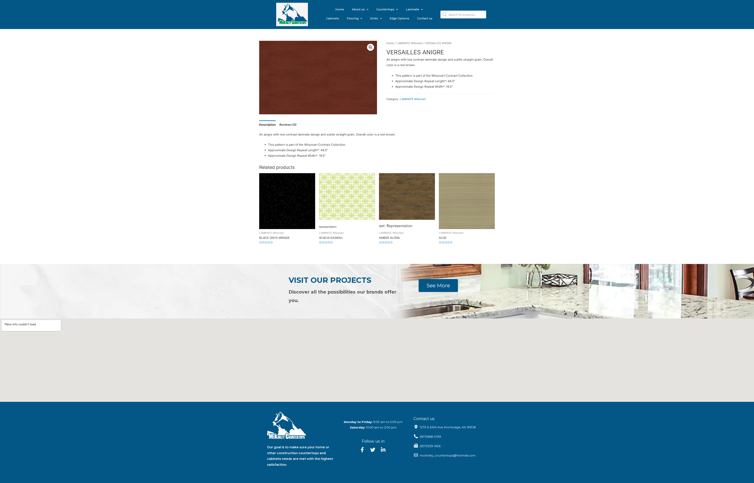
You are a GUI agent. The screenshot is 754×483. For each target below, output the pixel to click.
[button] (438, 285)
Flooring (353, 18)
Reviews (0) (287, 124)
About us (358, 9)
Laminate (412, 9)
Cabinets (332, 18)
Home (339, 9)
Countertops (385, 9)
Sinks (374, 18)
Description (267, 124)
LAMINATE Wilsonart (409, 43)
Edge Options (399, 18)
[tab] (267, 124)
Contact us (424, 18)
